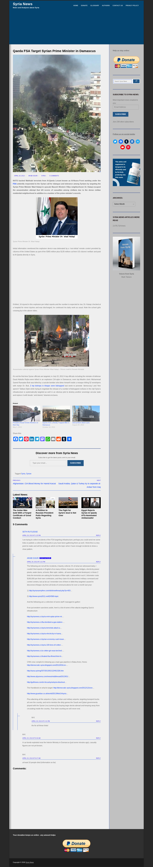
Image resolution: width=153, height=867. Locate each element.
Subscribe (75, 463)
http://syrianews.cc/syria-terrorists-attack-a (43, 628)
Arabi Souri (33, 175)
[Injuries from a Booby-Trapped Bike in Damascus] (56, 413)
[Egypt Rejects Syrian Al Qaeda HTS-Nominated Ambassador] (91, 502)
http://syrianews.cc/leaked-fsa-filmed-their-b (44, 656)
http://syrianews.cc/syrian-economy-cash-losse (45, 639)
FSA (14, 184)
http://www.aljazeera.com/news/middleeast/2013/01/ (47, 676)
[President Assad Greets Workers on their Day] (26, 413)
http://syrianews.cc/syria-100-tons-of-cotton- (44, 645)
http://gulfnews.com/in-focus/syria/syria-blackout (46, 682)
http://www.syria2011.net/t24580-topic (44, 596)
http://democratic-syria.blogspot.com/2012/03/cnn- (46, 665)
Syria (43, 175)
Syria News (22, 4)
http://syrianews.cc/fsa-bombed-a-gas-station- (45, 622)
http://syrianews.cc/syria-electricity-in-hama (44, 634)
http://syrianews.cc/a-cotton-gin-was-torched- (44, 651)
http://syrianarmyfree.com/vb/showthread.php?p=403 (49, 591)
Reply (98, 535)
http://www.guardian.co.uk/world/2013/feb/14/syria (46, 693)
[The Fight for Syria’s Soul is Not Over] (68, 502)
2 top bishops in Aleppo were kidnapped (47, 386)
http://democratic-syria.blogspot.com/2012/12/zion (73, 688)
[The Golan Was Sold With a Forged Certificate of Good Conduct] (22, 502)
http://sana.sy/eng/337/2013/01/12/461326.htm (45, 671)
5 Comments (54, 175)
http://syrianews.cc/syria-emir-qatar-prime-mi (44, 616)
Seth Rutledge (30, 532)
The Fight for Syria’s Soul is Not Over (67, 513)
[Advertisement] (76, 27)
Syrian (28, 474)
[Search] (136, 81)
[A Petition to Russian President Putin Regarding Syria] (45, 502)
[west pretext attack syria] (86, 413)
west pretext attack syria (80, 423)
